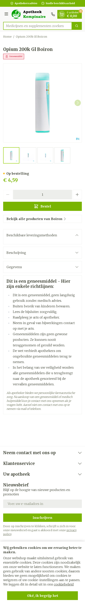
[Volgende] (78, 103)
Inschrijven (42, 518)
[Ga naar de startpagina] (30, 14)
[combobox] (37, 26)
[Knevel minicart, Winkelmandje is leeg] (61, 14)
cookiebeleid (64, 584)
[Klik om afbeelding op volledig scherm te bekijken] (42, 102)
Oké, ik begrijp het (42, 596)
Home (7, 36)
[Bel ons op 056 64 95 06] (53, 14)
